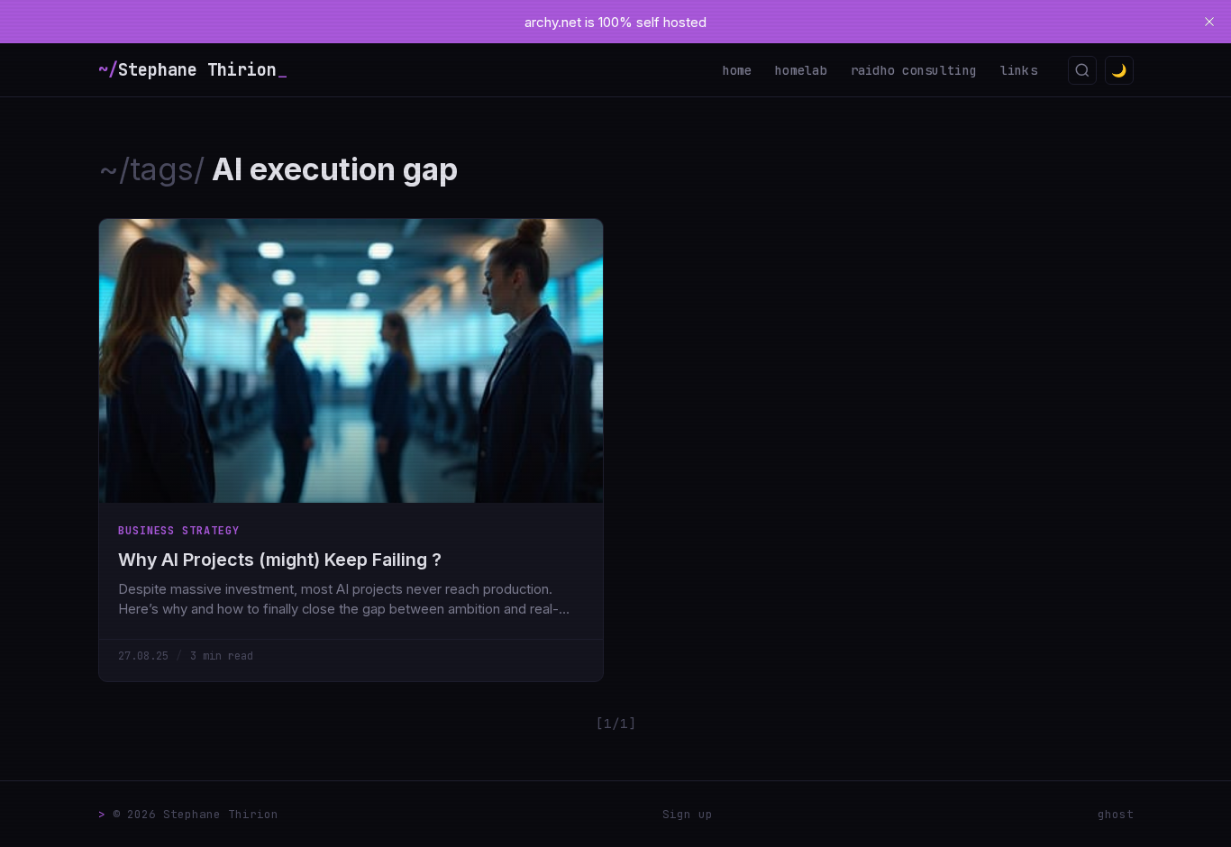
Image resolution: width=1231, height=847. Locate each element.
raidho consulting (914, 70)
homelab (801, 70)
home (737, 70)
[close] (1209, 21)
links (1018, 70)
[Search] (1082, 70)
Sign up (687, 814)
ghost (1116, 814)
